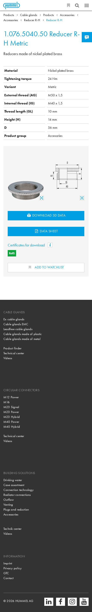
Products (9, 15)
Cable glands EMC (15, 324)
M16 (6, 402)
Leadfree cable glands (17, 329)
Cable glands (29, 15)
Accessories (67, 15)
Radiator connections (17, 495)
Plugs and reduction (16, 509)
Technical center (13, 353)
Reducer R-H (32, 20)
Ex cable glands (13, 319)
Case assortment (13, 485)
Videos (7, 358)
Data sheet (48, 231)
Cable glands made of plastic (22, 334)
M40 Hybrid (11, 427)
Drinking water (12, 480)
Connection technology (18, 490)
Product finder (12, 348)
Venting (8, 504)
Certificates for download (27, 245)
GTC (6, 573)
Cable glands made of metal (21, 339)
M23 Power (11, 412)
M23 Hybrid (11, 417)
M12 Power (11, 397)
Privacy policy (12, 568)
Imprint (7, 563)
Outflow (8, 500)
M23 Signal (11, 407)
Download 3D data (48, 215)
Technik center (12, 529)
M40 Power (11, 422)
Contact (8, 578)
